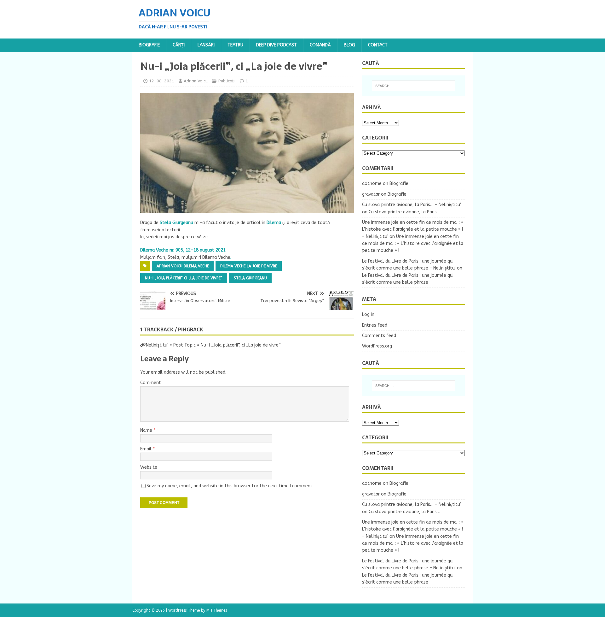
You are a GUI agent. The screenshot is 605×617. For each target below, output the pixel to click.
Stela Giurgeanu (250, 278)
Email (146, 449)
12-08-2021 (161, 81)
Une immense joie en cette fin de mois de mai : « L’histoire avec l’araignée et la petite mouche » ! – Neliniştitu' (413, 229)
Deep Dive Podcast (276, 45)
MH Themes (216, 610)
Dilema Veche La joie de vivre (248, 266)
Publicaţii (226, 81)
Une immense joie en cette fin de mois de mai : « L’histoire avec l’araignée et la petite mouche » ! (412, 243)
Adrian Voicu (196, 81)
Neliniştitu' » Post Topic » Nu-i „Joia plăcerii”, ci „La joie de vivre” (213, 345)
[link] (176, 222)
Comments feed (379, 335)
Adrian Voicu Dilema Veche (183, 266)
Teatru (235, 45)
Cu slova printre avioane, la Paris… (404, 212)
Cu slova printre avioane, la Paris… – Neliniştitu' (411, 204)
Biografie (149, 45)
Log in (368, 314)
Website (148, 467)
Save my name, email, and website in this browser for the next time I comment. (230, 486)
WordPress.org (377, 346)
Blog (349, 45)
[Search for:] (413, 85)
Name (146, 430)
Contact (378, 45)
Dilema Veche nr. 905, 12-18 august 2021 (183, 250)
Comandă (320, 45)
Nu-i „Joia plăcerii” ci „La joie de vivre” (183, 278)
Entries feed (374, 325)
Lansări (206, 45)
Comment (150, 382)
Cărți (179, 45)
